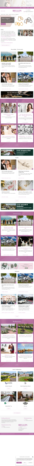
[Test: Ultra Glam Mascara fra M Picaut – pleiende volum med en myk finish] (25, 108)
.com (9, 427)
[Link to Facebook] (1, 11)
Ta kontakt (31, 7)
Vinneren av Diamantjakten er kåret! (25, 192)
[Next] (33, 21)
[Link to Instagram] (3, 11)
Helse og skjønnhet (26, 122)
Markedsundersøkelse (6, 192)
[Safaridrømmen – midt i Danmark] (25, 329)
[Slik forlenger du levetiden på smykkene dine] (25, 165)
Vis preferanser (30, 462)
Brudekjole (9, 122)
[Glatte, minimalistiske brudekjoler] (8, 130)
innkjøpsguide (4, 38)
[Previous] (0, 21)
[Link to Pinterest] (4, 11)
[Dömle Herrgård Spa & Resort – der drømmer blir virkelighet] (8, 299)
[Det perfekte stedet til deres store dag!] (25, 57)
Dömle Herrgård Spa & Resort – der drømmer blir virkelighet (8, 306)
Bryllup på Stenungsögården (23, 84)
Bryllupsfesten (6, 312)
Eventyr (24, 341)
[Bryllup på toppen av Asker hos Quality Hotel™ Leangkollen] (25, 299)
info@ (4, 427)
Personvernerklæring (25, 464)
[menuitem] (20, 8)
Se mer (3, 24)
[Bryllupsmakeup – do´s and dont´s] (25, 130)
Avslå (24, 462)
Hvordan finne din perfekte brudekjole (9, 115)
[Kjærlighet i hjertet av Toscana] (8, 329)
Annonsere (24, 7)
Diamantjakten (7, 40)
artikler (13, 34)
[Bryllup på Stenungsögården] (25, 77)
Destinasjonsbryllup (6, 341)
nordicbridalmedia (7, 427)
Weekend (26, 341)
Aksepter (19, 462)
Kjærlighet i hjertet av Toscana (8, 335)
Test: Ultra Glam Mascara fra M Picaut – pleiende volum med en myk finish (25, 115)
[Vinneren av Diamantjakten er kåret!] (25, 185)
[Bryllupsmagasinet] (17, 11)
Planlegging (9, 341)
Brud (7, 122)
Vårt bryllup (12, 341)
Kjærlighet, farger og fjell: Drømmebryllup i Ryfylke (6, 64)
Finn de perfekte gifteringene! (7, 84)
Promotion (9, 312)
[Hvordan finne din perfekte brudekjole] (8, 108)
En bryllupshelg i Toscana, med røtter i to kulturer (25, 249)
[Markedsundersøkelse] (8, 185)
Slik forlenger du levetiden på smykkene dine (23, 172)
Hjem (20, 7)
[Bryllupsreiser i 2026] (8, 348)
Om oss (28, 7)
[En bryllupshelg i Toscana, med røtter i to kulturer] (25, 241)
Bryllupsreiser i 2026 (8, 355)
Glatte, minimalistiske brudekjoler (8, 136)
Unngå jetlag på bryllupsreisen (25, 355)
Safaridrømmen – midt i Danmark (25, 335)
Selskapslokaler (12, 312)
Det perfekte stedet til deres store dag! (25, 228)
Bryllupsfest (3, 312)
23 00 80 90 (26, 419)
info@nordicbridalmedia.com (29, 11)
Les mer (9, 388)
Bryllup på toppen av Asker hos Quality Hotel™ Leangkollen (24, 306)
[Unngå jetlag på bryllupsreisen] (25, 348)
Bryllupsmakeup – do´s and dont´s (25, 136)
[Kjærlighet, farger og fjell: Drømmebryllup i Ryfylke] (8, 57)
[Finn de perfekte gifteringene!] (8, 77)
